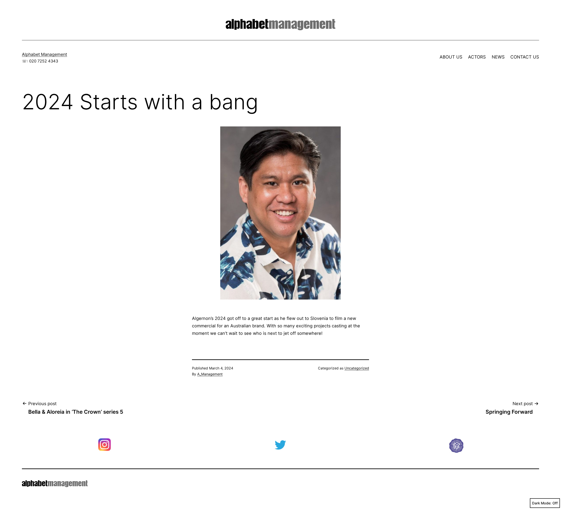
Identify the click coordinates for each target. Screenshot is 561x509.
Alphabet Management (44, 54)
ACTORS (477, 57)
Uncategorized (356, 368)
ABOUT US (451, 57)
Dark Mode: (541, 503)
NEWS (498, 57)
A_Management (210, 374)
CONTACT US (524, 57)
